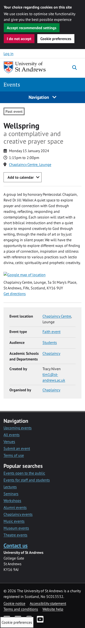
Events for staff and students (27, 480)
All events (12, 434)
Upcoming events (18, 427)
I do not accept (19, 38)
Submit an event (17, 448)
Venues (9, 441)
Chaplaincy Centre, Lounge (30, 164)
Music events (14, 521)
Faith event (51, 331)
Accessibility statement (48, 603)
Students (49, 342)
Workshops (12, 500)
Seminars (11, 493)
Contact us (16, 545)
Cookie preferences (55, 38)
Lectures (10, 486)
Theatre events (15, 534)
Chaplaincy (51, 353)
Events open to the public (24, 473)
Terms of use (14, 455)
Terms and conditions (21, 609)
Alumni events (15, 507)
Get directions (15, 293)
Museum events (16, 528)
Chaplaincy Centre (56, 316)
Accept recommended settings (31, 27)
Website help (52, 609)
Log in (8, 53)
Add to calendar (21, 177)
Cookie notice (14, 603)
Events (12, 84)
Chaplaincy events (18, 514)
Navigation (39, 97)
